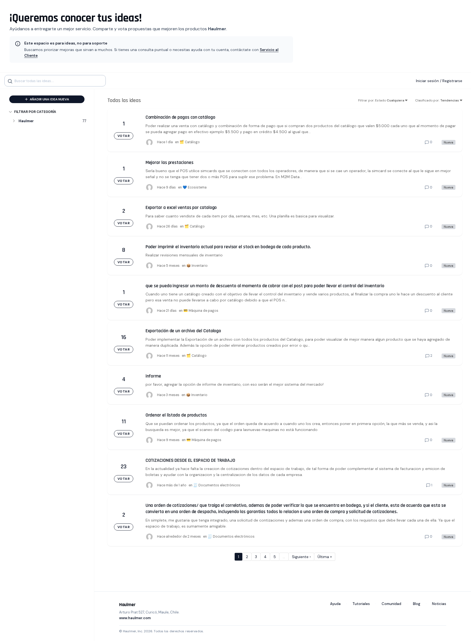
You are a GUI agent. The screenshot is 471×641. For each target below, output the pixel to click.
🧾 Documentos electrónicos (216, 485)
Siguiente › (301, 556)
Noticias (439, 603)
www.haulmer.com (135, 618)
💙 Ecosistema (195, 187)
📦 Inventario (197, 265)
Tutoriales (361, 603)
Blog (416, 603)
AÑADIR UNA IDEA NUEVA (49, 99)
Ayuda (335, 603)
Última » (325, 556)
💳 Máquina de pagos (200, 310)
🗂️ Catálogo (190, 142)
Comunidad (391, 603)
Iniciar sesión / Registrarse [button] (439, 80)
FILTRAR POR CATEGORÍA (35, 112)
